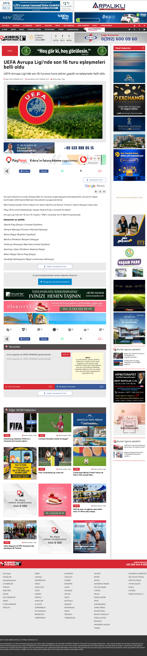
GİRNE (37, 573)
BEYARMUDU (69, 607)
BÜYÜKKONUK (40, 611)
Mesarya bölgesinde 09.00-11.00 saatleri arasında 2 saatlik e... (134, 454)
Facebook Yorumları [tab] (67, 387)
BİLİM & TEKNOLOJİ (101, 614)
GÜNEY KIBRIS (99, 607)
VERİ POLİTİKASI (135, 580)
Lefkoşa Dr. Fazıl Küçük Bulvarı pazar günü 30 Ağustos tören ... (134, 447)
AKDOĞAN (68, 590)
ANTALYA (6, 607)
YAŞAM (97, 628)
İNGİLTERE (48, 25)
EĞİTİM (13, 29)
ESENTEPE (68, 584)
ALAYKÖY (38, 604)
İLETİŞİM (132, 590)
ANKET (95, 25)
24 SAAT (4, 29)
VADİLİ (66, 597)
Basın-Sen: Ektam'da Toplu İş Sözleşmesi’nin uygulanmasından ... (134, 355)
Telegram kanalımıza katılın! (56, 281)
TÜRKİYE (38, 25)
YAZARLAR (16, 25)
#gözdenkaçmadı (72, 29)
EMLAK (97, 594)
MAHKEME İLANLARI (102, 624)
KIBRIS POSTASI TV (136, 594)
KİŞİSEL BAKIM (100, 597)
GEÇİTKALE (68, 601)
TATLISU (67, 594)
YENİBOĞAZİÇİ (69, 618)
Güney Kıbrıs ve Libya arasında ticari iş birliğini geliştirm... (132, 362)
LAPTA (66, 587)
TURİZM (61, 29)
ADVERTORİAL (99, 611)
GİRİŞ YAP (66, 354)
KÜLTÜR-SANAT (50, 29)
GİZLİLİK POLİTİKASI (136, 577)
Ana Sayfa (7, 573)
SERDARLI (68, 614)
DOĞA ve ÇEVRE (100, 618)
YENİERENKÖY (40, 618)
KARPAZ (38, 594)
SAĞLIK (21, 29)
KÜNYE (131, 587)
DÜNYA (57, 25)
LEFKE (37, 590)
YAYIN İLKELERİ (134, 584)
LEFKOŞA (38, 577)
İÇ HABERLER (27, 25)
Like (25, 171)
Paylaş (44, 171)
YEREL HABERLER (83, 25)
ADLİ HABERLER (69, 25)
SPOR (9, 50)
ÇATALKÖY (68, 577)
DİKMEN (67, 580)
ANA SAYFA (5, 25)
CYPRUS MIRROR (106, 25)
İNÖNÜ (66, 611)
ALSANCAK (68, 573)
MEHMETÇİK (39, 614)
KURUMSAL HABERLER (137, 573)
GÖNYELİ (38, 597)
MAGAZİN (98, 621)
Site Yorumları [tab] (14, 387)
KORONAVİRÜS (100, 604)
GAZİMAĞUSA (40, 580)
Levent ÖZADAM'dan (94, 29)
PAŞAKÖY (68, 604)
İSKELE (37, 584)
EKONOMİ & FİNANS (34, 29)
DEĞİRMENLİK (40, 607)
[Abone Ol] (94, 186)
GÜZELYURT (39, 587)
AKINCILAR (39, 601)
